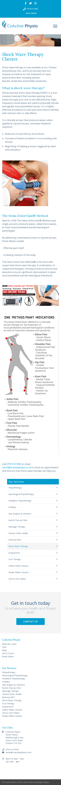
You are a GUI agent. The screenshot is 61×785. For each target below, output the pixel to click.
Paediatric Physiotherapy (20, 500)
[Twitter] (30, 3)
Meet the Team (9, 644)
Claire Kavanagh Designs (39, 782)
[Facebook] (25, 3)
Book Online (31, 13)
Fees (4, 647)
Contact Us (30, 621)
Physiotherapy (15, 487)
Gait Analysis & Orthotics (20, 513)
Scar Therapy (15, 559)
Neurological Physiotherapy (21, 494)
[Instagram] (35, 3)
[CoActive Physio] (20, 26)
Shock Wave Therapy (18, 546)
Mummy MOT (15, 539)
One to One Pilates (17, 578)
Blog (4, 650)
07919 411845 (32, 9)
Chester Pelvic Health (18, 533)
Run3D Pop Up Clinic (18, 520)
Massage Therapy (17, 526)
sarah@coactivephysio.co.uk (17, 467)
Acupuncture (14, 552)
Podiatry (12, 507)
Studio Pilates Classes (19, 572)
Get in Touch (8, 653)
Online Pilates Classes (19, 565)
